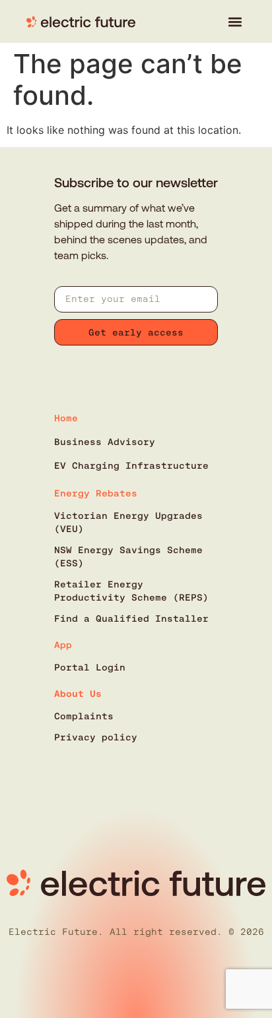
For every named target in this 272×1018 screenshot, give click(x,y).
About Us (78, 693)
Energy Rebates (95, 493)
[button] (235, 21)
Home (66, 418)
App (63, 645)
